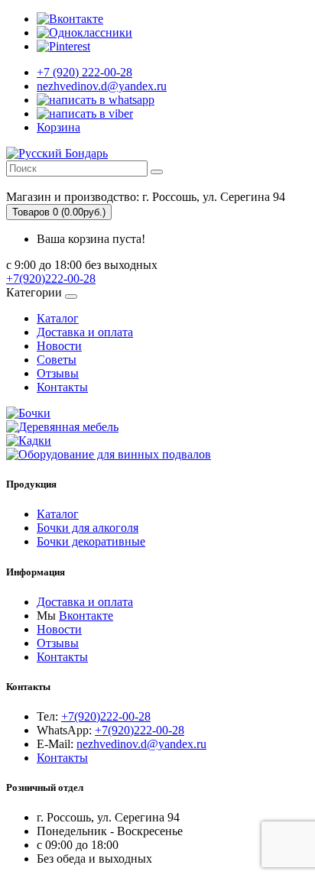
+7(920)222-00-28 (51, 278)
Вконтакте (86, 615)
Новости (59, 345)
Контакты (62, 387)
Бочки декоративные (91, 541)
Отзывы (58, 373)
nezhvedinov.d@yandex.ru (141, 743)
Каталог (58, 318)
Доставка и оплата (85, 332)
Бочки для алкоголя (87, 527)
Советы (56, 359)
